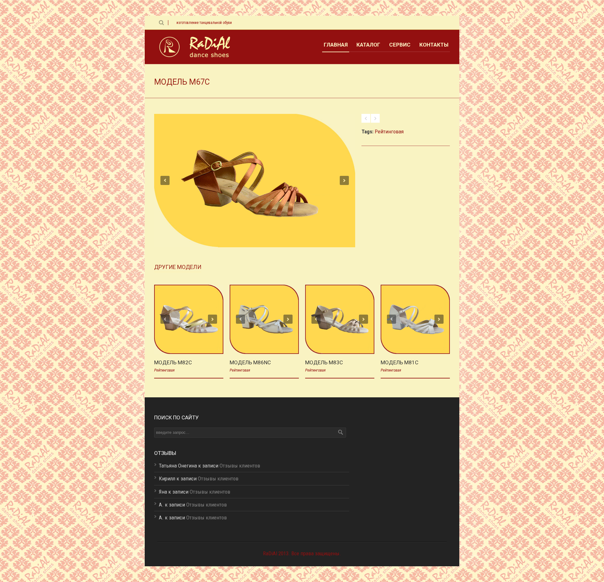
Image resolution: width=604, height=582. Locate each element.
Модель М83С (324, 362)
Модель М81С (399, 362)
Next (344, 180)
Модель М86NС (250, 362)
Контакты (433, 45)
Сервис (400, 45)
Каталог (368, 45)
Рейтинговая (389, 131)
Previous (165, 180)
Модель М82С (173, 362)
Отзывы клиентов (240, 465)
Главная (336, 45)
